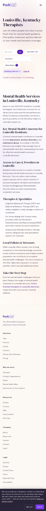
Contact (6, 444)
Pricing (5, 358)
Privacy (5, 466)
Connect (6, 350)
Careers (6, 440)
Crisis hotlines (8, 414)
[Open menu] (40, 4)
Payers (5, 380)
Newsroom (7, 436)
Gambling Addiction (12, 71)
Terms (5, 474)
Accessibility (8, 482)
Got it (39, 507)
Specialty (33, 52)
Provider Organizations (11, 376)
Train (4, 338)
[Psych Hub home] (9, 5)
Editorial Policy (8, 478)
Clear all (26, 71)
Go (20, 52)
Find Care (6, 418)
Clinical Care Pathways (11, 354)
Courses (6, 406)
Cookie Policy (8, 470)
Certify (5, 346)
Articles (6, 402)
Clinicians (6, 372)
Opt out (29, 507)
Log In (5, 448)
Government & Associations (14, 388)
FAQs (5, 410)
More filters (11, 65)
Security (6, 462)
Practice (6, 342)
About (5, 432)
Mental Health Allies (10, 384)
